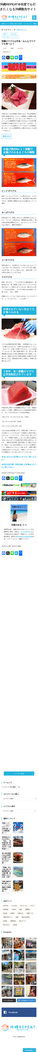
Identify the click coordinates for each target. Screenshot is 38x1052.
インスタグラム (26, 532)
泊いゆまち (20, 48)
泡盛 (17, 917)
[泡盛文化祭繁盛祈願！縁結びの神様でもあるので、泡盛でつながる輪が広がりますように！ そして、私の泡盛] (7, 967)
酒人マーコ (22, 921)
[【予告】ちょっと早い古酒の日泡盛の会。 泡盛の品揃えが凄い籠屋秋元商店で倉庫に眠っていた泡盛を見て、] (31, 943)
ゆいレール (23, 905)
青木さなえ (6, 925)
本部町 (12, 913)
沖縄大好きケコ (7, 51)
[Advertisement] (19, 640)
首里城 (15, 925)
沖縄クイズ (30, 913)
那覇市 (4, 34)
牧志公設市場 (25, 917)
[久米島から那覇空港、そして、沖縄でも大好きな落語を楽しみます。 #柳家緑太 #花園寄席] (19, 955)
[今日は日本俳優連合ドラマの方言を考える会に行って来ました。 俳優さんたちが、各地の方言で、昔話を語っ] (19, 967)
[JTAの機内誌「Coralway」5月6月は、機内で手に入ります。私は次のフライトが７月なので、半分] (19, 979)
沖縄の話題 (13, 34)
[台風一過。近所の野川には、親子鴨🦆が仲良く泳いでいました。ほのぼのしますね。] (7, 979)
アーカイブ (5, 787)
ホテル (32, 905)
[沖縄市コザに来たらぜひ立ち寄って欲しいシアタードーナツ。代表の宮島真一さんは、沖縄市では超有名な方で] (7, 955)
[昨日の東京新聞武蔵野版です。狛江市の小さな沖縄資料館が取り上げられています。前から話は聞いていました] (31, 967)
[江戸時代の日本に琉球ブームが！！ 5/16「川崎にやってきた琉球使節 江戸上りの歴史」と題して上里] (31, 991)
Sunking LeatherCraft (25, 536)
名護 (20, 909)
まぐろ (4, 48)
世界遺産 (5, 909)
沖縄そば (20, 913)
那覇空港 (13, 921)
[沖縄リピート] (15, 17)
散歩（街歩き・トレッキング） (10, 37)
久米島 (14, 909)
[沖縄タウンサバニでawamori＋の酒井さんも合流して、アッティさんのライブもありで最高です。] (19, 943)
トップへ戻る (19, 773)
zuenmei (5, 905)
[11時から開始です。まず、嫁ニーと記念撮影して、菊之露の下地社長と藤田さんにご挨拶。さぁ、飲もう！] (19, 991)
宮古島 (5, 913)
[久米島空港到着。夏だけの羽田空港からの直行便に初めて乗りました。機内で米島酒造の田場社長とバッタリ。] (31, 955)
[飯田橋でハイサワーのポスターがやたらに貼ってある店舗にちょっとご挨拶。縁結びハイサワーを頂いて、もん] (7, 991)
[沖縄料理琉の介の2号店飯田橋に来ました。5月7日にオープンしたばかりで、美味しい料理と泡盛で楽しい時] (31, 979)
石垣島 (5, 921)
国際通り (27, 909)
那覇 (12, 48)
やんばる (14, 905)
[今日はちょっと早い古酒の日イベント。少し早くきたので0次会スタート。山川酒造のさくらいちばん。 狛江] (7, 943)
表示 (8, 136)
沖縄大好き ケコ (21, 30)
